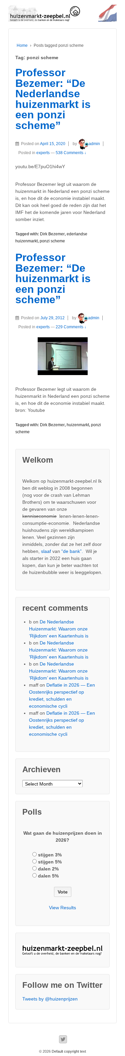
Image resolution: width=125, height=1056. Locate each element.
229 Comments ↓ (71, 327)
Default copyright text (68, 1051)
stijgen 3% (50, 854)
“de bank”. (72, 551)
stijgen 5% (50, 861)
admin (94, 143)
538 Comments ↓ (71, 152)
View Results (62, 907)
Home (22, 45)
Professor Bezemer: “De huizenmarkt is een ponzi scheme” (53, 278)
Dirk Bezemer (52, 234)
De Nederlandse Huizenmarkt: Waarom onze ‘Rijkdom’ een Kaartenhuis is (58, 628)
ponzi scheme (52, 241)
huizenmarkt (78, 425)
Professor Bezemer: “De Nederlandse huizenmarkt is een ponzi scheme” (53, 99)
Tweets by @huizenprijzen (50, 999)
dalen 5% (48, 875)
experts (43, 152)
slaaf (46, 551)
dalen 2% (48, 868)
